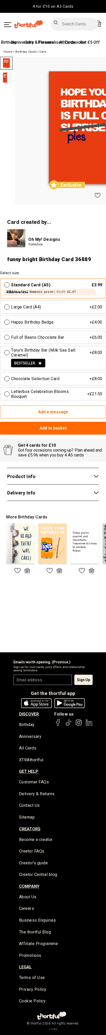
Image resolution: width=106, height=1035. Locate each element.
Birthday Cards (26, 51)
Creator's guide (33, 862)
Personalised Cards (56, 42)
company (29, 886)
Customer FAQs (34, 782)
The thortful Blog (35, 932)
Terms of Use (32, 977)
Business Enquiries (37, 920)
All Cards (28, 748)
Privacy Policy (33, 989)
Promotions (30, 955)
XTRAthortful (31, 759)
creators (29, 829)
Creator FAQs (32, 851)
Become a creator (36, 839)
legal (25, 967)
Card (42, 51)
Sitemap (27, 817)
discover (29, 714)
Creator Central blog (38, 874)
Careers (26, 908)
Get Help (28, 771)
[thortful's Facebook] (58, 724)
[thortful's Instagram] (79, 724)
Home (8, 51)
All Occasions (72, 42)
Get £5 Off (90, 42)
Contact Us (29, 805)
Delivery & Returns (37, 793)
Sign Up (83, 680)
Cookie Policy (32, 1001)
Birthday (8, 42)
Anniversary (23, 42)
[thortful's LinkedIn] (89, 724)
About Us (28, 896)
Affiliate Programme (38, 943)
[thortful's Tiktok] (68, 724)
